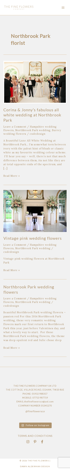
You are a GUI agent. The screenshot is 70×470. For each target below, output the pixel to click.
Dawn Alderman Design (35, 466)
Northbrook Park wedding (32, 130)
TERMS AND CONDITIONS (35, 435)
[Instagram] (28, 441)
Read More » (11, 175)
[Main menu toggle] (63, 7)
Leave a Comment (14, 126)
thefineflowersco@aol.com (39, 401)
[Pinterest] (35, 441)
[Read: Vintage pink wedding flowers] (35, 210)
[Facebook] (42, 441)
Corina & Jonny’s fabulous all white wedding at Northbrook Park (32, 115)
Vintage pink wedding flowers (32, 238)
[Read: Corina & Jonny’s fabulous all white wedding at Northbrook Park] (35, 82)
